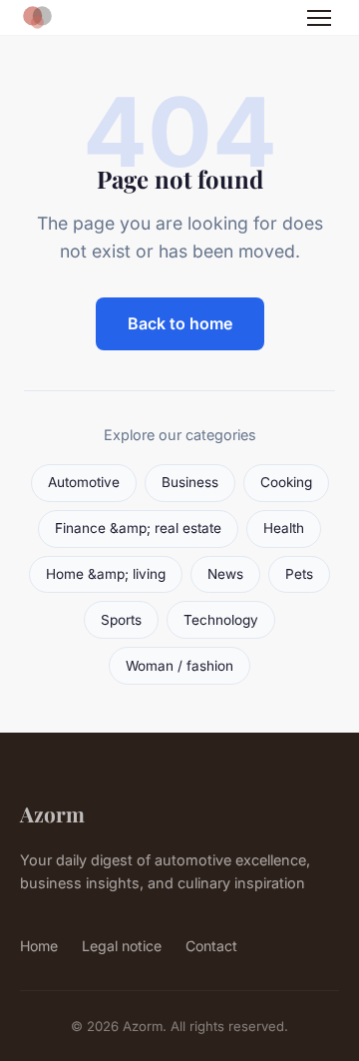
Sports (121, 620)
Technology (220, 620)
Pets (299, 574)
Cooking (286, 482)
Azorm (52, 813)
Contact (211, 945)
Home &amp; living (106, 574)
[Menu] (319, 18)
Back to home (180, 323)
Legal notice (122, 945)
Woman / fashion (179, 666)
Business (190, 482)
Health (283, 528)
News (225, 574)
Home (39, 945)
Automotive (84, 482)
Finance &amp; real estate (138, 528)
